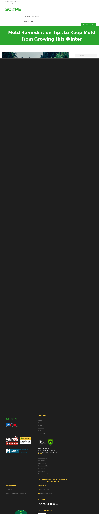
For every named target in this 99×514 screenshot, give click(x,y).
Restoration (41, 468)
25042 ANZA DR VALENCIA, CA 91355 (16, 493)
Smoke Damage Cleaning (45, 474)
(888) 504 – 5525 (44, 489)
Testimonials (41, 433)
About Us (41, 425)
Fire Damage (41, 460)
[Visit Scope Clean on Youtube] (51, 504)
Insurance (41, 428)
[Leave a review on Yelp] (48, 504)
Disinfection (41, 471)
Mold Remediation (43, 466)
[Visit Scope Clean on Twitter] (39, 504)
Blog (39, 430)
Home (40, 420)
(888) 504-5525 (29, 21)
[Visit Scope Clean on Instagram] (45, 504)
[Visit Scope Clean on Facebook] (42, 504)
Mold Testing (42, 463)
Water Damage (42, 458)
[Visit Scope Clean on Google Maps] (57, 504)
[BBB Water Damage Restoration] (17, 451)
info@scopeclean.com (46, 493)
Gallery (40, 422)
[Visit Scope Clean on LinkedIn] (54, 504)
